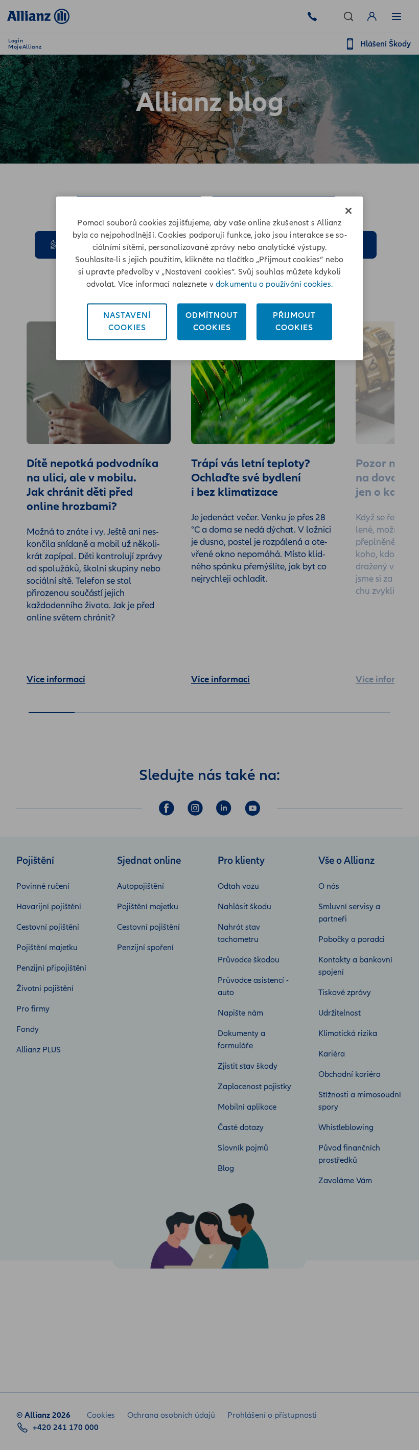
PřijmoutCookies (294, 321)
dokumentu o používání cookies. (274, 284)
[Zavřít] (348, 210)
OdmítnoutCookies (211, 321)
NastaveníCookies (127, 321)
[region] (209, 278)
